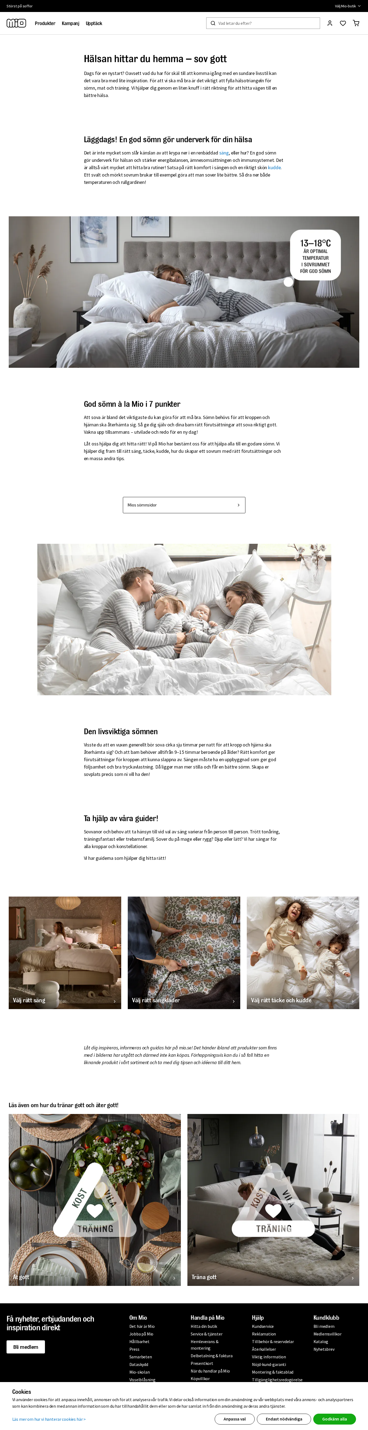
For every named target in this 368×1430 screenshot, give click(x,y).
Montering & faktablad (272, 1372)
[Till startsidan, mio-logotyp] (16, 23)
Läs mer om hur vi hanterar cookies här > (49, 1419)
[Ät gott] (95, 1200)
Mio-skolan (139, 1372)
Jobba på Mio (141, 1334)
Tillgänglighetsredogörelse (277, 1379)
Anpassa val (235, 1419)
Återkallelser (264, 1349)
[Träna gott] (273, 1200)
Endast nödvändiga (284, 1419)
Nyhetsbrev (324, 1349)
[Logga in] (329, 23)
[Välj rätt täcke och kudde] (303, 953)
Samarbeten (140, 1356)
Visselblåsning (142, 1379)
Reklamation (264, 1334)
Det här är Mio (142, 1326)
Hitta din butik (204, 1326)
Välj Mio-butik (345, 6)
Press (134, 1349)
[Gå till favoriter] (342, 23)
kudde (274, 167)
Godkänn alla (334, 1419)
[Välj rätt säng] (65, 953)
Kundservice (263, 1326)
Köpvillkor (200, 1378)
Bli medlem (25, 1346)
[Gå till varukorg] (356, 23)
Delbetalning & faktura (212, 1355)
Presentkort (202, 1363)
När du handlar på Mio (210, 1371)
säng (224, 153)
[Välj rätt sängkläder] (184, 953)
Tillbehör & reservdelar (273, 1341)
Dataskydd (138, 1364)
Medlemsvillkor (328, 1334)
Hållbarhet (139, 1341)
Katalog (321, 1341)
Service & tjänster (206, 1334)
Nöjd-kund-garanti (269, 1364)
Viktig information (269, 1356)
